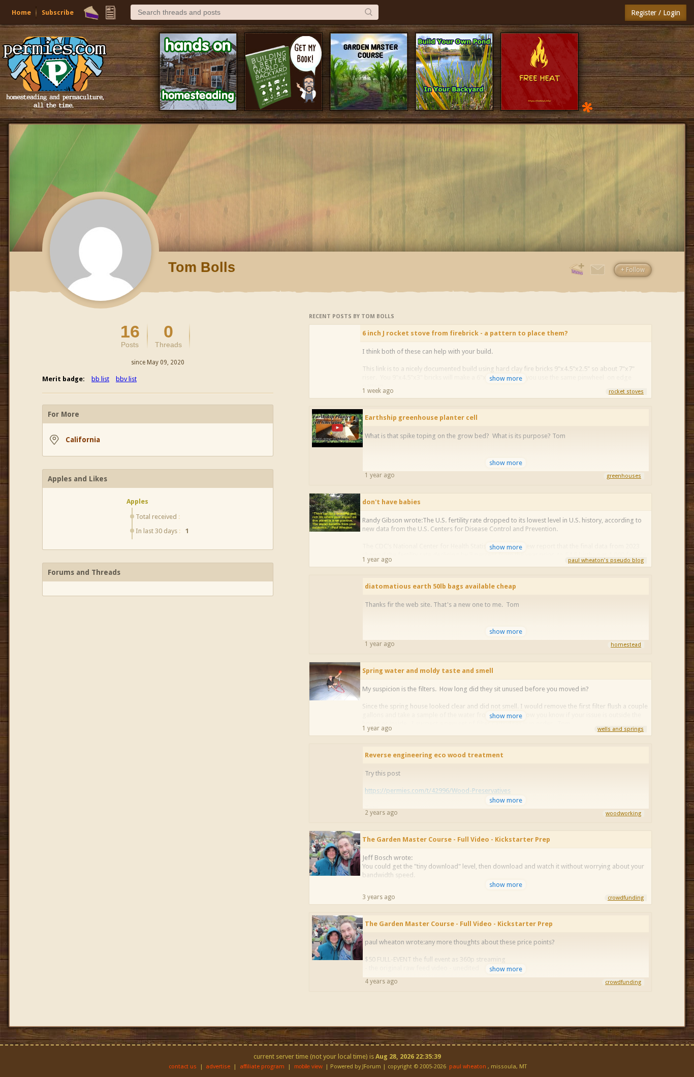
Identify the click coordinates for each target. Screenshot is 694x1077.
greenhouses (624, 476)
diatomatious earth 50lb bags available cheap (440, 586)
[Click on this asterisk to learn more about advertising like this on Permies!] (587, 106)
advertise (218, 1066)
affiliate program (262, 1066)
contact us (183, 1066)
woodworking (623, 813)
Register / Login (655, 13)
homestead (626, 644)
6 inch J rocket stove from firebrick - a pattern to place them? (465, 333)
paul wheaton (467, 1066)
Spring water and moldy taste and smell (427, 670)
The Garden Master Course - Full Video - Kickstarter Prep (456, 839)
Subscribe (58, 12)
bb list (100, 379)
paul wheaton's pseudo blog (606, 560)
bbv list (126, 379)
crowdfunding (626, 898)
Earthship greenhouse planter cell (421, 417)
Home (21, 12)
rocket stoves (626, 391)
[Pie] (91, 13)
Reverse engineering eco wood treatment (434, 755)
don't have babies (391, 502)
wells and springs (620, 729)
